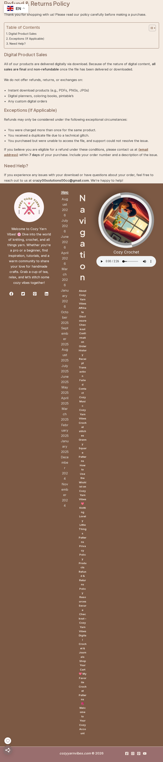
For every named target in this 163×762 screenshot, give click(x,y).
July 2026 (64, 226)
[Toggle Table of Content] (150, 28)
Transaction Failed (82, 376)
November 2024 (64, 495)
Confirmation (82, 337)
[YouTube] (145, 753)
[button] (11, 293)
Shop (82, 661)
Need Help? (17, 43)
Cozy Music (82, 401)
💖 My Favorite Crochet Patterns (82, 686)
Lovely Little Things (82, 525)
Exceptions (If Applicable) (26, 38)
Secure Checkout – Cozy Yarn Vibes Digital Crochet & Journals (82, 631)
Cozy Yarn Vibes (82, 414)
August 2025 (65, 355)
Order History (82, 350)
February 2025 (65, 430)
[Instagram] (133, 753)
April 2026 (64, 258)
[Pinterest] (139, 753)
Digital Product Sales (23, 34)
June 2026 (65, 242)
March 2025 (65, 414)
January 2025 (65, 446)
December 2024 (65, 468)
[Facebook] (127, 753)
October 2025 (65, 317)
